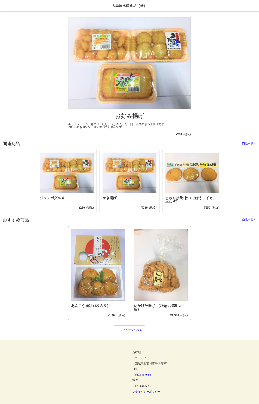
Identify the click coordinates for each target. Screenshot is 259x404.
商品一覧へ (249, 143)
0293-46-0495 (143, 374)
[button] (129, 63)
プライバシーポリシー (146, 391)
